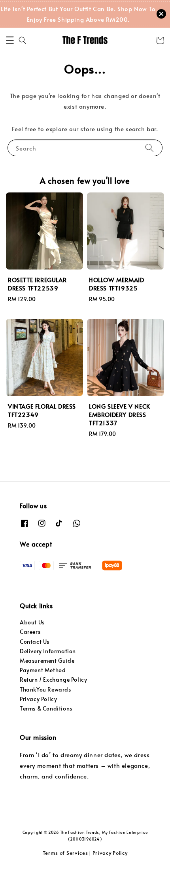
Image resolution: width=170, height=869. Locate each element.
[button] (10, 40)
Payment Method (43, 670)
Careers (30, 631)
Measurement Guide (47, 660)
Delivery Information (48, 651)
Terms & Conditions (46, 708)
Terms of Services (65, 852)
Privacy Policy (38, 699)
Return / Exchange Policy (53, 679)
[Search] (149, 147)
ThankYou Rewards (45, 689)
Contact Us (34, 641)
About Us (32, 622)
